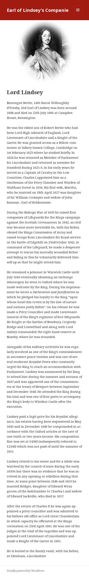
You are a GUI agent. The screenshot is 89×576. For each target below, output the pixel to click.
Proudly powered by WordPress (25, 570)
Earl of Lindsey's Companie (38, 10)
